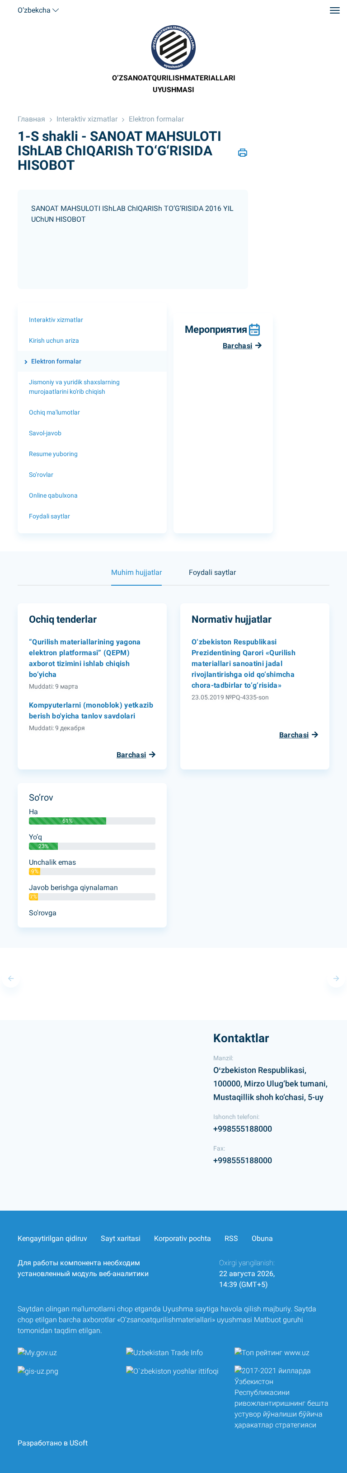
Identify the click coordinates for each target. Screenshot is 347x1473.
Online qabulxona (53, 495)
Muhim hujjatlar (136, 572)
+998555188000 (242, 1128)
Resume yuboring (53, 453)
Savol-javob (45, 433)
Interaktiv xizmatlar (86, 119)
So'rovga (42, 913)
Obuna (262, 1238)
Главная (31, 119)
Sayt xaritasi (121, 1238)
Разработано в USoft (53, 1443)
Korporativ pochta (182, 1238)
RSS (231, 1238)
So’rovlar (41, 474)
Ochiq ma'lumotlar (54, 412)
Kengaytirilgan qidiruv (52, 1238)
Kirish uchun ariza (54, 340)
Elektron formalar (156, 119)
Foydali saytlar (49, 516)
